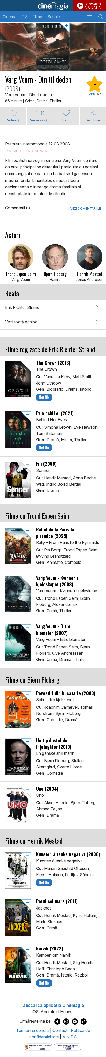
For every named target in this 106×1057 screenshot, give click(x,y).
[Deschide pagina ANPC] (38, 1046)
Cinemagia (53, 5)
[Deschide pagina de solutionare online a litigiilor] (67, 1046)
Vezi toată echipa (21, 321)
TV (24, 16)
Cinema (9, 16)
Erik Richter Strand (22, 307)
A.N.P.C (69, 1036)
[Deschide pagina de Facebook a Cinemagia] (57, 1021)
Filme (37, 16)
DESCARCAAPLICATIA (93, 5)
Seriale (53, 16)
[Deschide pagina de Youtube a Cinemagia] (75, 1021)
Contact (59, 1030)
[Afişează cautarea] (100, 16)
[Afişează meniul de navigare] (89, 16)
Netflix (44, 397)
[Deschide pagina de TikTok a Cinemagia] (84, 1021)
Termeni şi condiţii (32, 1030)
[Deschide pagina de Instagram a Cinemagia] (66, 1021)
